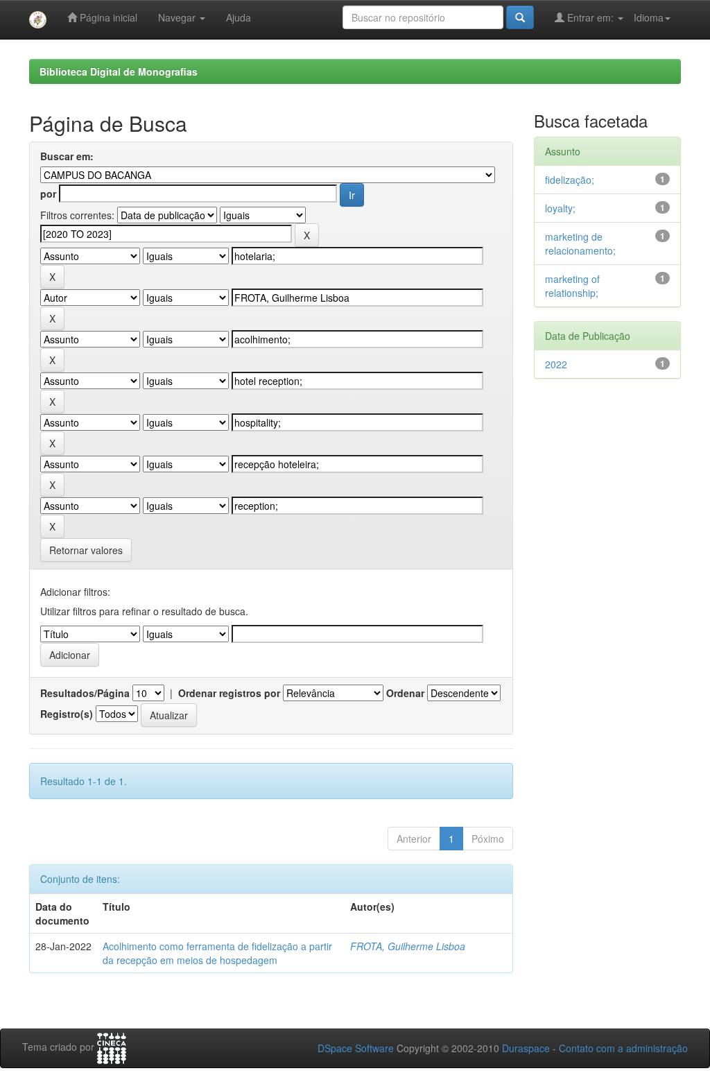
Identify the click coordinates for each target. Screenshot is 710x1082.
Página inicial (107, 17)
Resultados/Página (85, 693)
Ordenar (405, 693)
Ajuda (238, 17)
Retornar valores (86, 550)
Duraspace (526, 1048)
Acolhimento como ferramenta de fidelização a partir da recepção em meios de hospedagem (217, 953)
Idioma (649, 17)
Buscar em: (67, 156)
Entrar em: (590, 17)
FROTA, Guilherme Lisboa (407, 946)
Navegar (178, 17)
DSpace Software (356, 1048)
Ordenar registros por (229, 693)
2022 (556, 364)
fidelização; (569, 180)
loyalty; (560, 208)
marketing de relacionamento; (580, 243)
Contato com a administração (623, 1048)
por (48, 193)
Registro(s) (66, 714)
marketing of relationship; (572, 286)
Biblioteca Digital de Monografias (119, 71)
